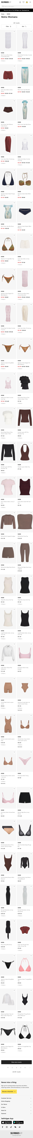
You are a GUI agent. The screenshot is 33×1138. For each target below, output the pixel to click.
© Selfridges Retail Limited (16, 1135)
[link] (8, 55)
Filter (7, 26)
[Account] (20, 2)
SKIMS (8, 14)
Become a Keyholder (7, 1091)
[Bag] (26, 2)
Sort (23, 26)
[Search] (3, 6)
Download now (25, 10)
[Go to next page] (30, 1067)
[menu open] (30, 2)
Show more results (16, 1062)
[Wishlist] (23, 2)
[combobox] (17, 6)
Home (2, 14)
